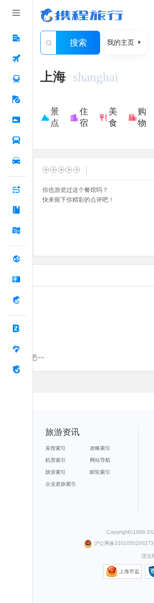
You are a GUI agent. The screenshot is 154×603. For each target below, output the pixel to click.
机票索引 (55, 460)
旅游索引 (55, 472)
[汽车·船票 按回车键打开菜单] (16, 140)
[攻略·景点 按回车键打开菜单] (16, 210)
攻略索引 (100, 448)
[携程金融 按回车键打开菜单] (16, 300)
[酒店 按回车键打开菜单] (16, 38)
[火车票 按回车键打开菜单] (16, 79)
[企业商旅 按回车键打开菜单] (16, 328)
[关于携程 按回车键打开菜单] (16, 369)
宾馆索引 (55, 448)
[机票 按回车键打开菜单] (16, 58)
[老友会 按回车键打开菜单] (16, 349)
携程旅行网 (81, 15)
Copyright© (120, 532)
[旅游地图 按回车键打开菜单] (16, 230)
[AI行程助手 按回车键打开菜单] (16, 189)
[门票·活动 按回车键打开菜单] (16, 120)
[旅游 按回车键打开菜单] (16, 99)
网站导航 (100, 460)
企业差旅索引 (60, 484)
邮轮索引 (100, 472)
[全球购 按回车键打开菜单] (16, 259)
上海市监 (129, 571)
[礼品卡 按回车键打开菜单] (16, 279)
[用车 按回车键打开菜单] (16, 161)
